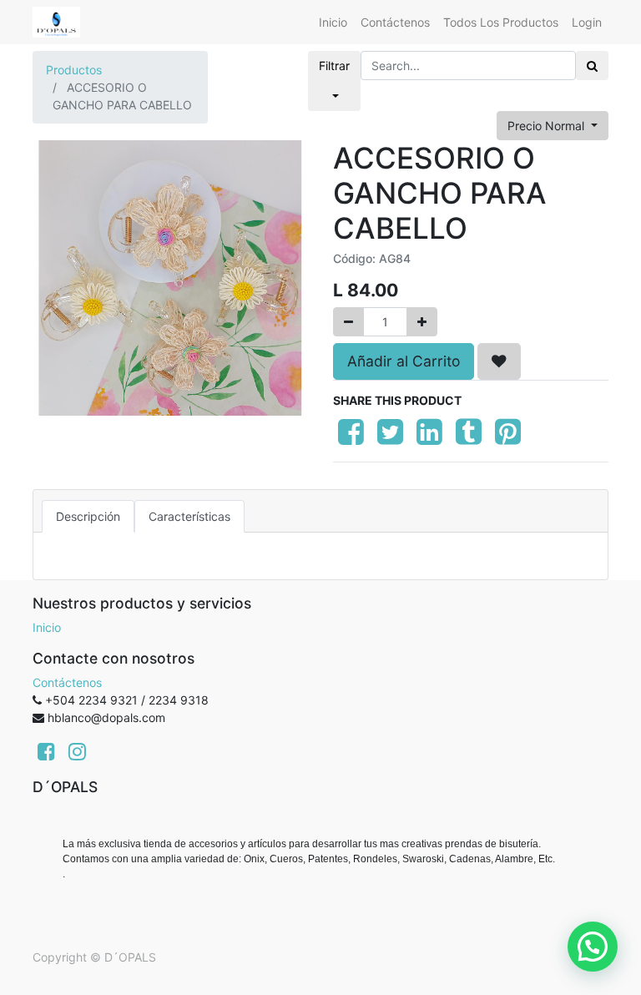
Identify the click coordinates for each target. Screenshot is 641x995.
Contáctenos (67, 682)
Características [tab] (189, 516)
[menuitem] (333, 22)
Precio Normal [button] (547, 126)
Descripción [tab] (88, 516)
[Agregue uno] (421, 321)
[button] (499, 361)
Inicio (47, 627)
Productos (74, 70)
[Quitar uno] (348, 321)
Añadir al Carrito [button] (403, 361)
